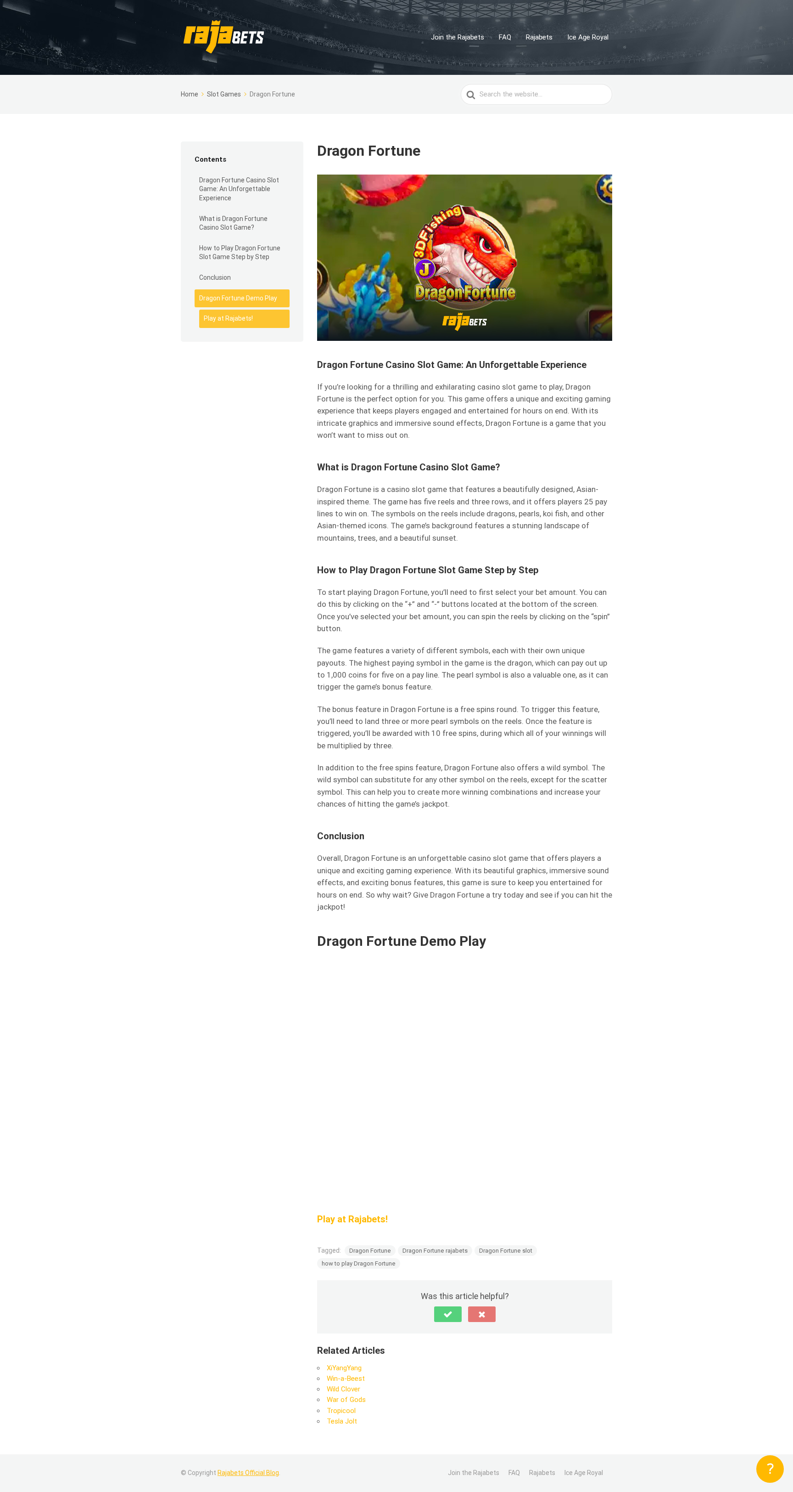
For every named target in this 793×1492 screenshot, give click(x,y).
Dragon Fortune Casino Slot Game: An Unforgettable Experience (239, 189)
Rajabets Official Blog (248, 1472)
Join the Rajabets (457, 37)
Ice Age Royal (588, 37)
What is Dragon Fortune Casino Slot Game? (233, 223)
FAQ (505, 37)
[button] (448, 1314)
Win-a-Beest (346, 1378)
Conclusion (215, 277)
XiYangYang (344, 1368)
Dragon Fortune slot (505, 1250)
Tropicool (341, 1411)
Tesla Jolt (342, 1421)
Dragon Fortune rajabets (435, 1250)
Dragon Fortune (370, 1250)
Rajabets (539, 37)
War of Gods (346, 1400)
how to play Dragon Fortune (359, 1263)
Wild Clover (343, 1389)
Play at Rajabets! (228, 318)
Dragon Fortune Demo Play (238, 298)
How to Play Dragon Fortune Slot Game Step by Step (239, 252)
